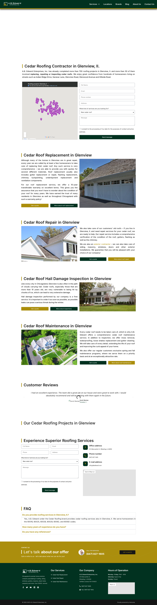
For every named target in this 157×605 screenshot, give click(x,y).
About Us (137, 4)
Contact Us (149, 4)
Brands (119, 4)
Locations (107, 4)
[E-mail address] (85, 463)
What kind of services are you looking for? (94, 108)
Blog (127, 4)
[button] (24, 397)
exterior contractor (102, 244)
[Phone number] (85, 455)
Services (93, 4)
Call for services (92, 550)
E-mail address (95, 462)
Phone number (95, 454)
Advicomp (132, 602)
